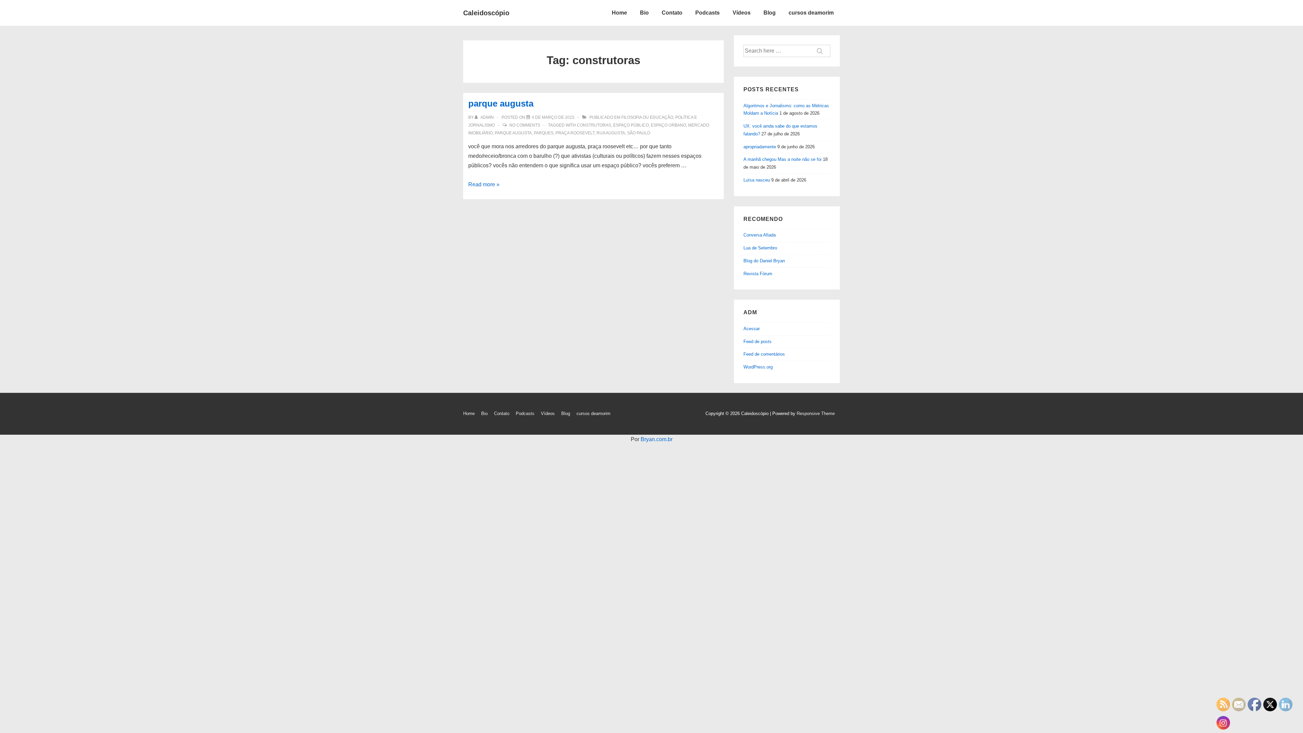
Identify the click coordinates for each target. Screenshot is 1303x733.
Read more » (483, 184)
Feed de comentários (764, 354)
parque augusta (500, 103)
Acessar (751, 328)
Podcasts (707, 13)
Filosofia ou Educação (647, 117)
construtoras (594, 125)
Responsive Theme (816, 413)
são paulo (638, 133)
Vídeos (742, 13)
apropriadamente (759, 146)
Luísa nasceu (756, 180)
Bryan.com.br (657, 439)
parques (543, 133)
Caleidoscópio (486, 13)
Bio (644, 13)
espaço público (631, 125)
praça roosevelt (574, 133)
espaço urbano (668, 125)
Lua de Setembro (760, 247)
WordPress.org (758, 367)
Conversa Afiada (759, 235)
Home (619, 13)
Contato (672, 13)
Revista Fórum (757, 273)
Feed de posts (757, 341)
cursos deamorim (811, 13)
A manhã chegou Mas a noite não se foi (782, 159)
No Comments (524, 125)
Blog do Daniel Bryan (764, 260)
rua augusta (611, 133)
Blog (769, 13)
